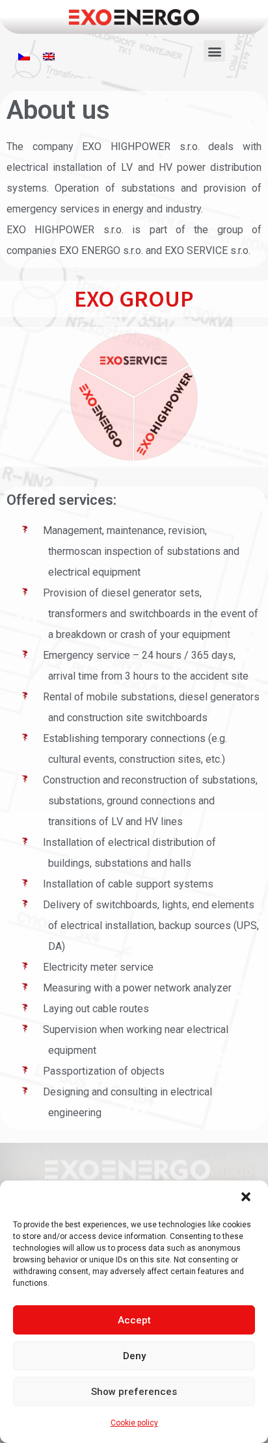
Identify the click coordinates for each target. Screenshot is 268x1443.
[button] (247, 1198)
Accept (134, 1320)
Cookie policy (134, 1422)
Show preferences (134, 1392)
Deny (134, 1356)
